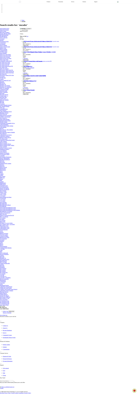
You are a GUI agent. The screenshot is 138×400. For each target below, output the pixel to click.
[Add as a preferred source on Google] (8, 387)
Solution (5, 347)
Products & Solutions (5, 341)
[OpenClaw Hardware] (134, 390)
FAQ (4, 370)
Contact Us (5, 325)
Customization (6, 349)
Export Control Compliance (17, 393)
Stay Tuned (2, 377)
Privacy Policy (7, 393)
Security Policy (27, 393)
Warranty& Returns (7, 358)
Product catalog (6, 344)
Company (2, 322)
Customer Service (4, 353)
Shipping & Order (7, 356)
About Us (5, 328)
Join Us (4, 332)
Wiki (4, 373)
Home (23, 20)
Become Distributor (7, 330)
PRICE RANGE (24, 31)
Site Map (2, 393)
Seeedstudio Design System (9, 337)
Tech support (6, 368)
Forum (4, 375)
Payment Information (7, 361)
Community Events (7, 335)
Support (2, 365)
